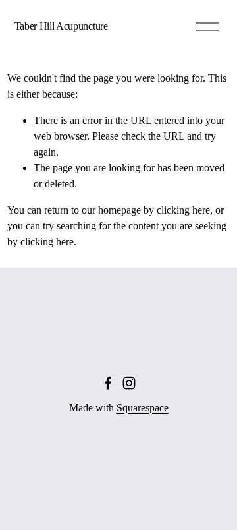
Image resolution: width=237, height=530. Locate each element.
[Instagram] (129, 383)
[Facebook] (108, 383)
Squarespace (143, 407)
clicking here (183, 210)
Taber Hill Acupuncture (61, 26)
